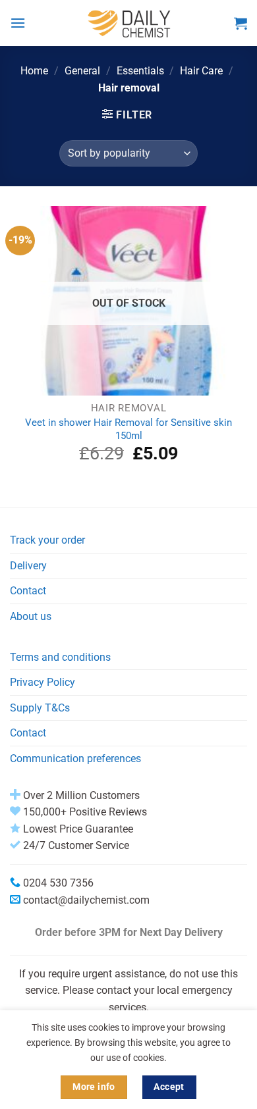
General (82, 70)
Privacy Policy (42, 682)
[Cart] (240, 23)
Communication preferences (75, 758)
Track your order (47, 540)
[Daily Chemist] (130, 23)
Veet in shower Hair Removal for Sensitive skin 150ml (128, 429)
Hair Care (201, 70)
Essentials (140, 70)
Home (34, 70)
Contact (28, 590)
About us (30, 616)
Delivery (28, 565)
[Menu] (18, 23)
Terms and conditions (60, 657)
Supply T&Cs (40, 708)
